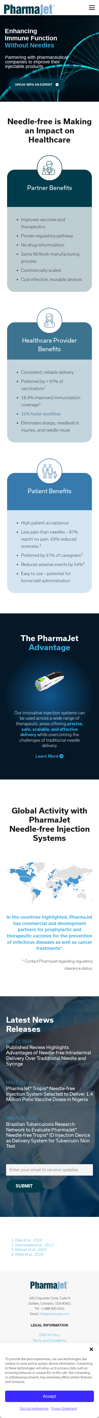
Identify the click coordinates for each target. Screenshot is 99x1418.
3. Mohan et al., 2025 (29, 1250)
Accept (49, 1396)
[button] (91, 1349)
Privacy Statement (64, 1408)
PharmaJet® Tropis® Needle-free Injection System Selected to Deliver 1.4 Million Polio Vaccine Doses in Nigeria (49, 1094)
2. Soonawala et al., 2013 (32, 1245)
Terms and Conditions (49, 1340)
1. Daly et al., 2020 (26, 1240)
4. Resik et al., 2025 (27, 1254)
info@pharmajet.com (54, 1314)
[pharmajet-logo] (29, 8)
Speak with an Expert (34, 84)
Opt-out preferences (34, 1408)
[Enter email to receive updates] (49, 1170)
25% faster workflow (41, 414)
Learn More (47, 756)
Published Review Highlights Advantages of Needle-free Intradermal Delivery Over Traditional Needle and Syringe (48, 1056)
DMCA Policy (49, 1335)
